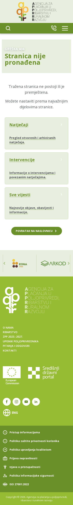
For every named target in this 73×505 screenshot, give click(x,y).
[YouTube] (26, 402)
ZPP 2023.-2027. (13, 336)
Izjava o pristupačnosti (25, 467)
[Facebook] (7, 402)
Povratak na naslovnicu (34, 231)
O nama (8, 327)
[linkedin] (36, 402)
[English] (54, 28)
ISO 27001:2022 (19, 484)
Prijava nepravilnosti (23, 458)
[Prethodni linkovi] (4, 263)
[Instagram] (16, 402)
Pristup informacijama (25, 432)
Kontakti (9, 350)
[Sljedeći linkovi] (68, 263)
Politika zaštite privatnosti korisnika (34, 441)
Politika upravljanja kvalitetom (30, 449)
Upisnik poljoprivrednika (20, 341)
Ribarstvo (10, 332)
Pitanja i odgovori (16, 346)
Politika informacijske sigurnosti (32, 475)
